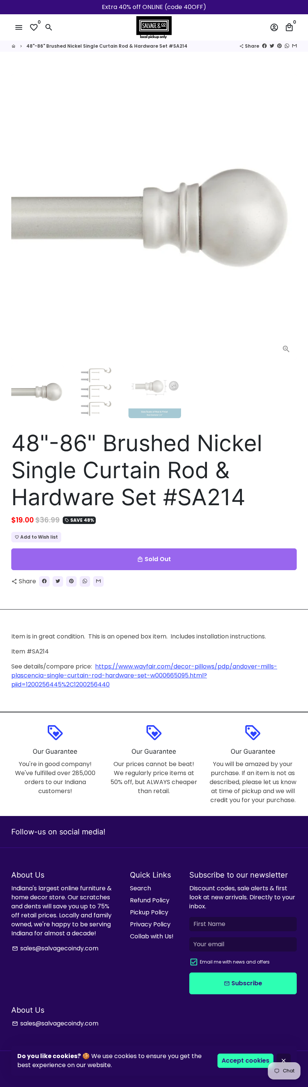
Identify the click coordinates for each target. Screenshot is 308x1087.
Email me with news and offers (235, 962)
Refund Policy (149, 900)
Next (286, 217)
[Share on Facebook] (264, 46)
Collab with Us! (152, 936)
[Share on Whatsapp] (287, 46)
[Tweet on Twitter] (272, 46)
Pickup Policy (149, 912)
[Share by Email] (294, 46)
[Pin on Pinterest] (279, 46)
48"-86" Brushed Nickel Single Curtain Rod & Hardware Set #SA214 (106, 46)
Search (140, 888)
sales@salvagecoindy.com (55, 948)
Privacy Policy (150, 924)
